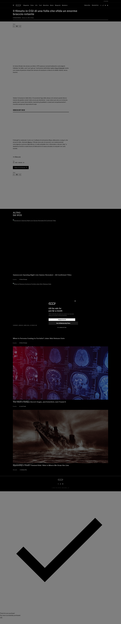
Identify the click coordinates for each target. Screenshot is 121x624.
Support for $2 (62, 319)
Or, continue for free (61, 327)
